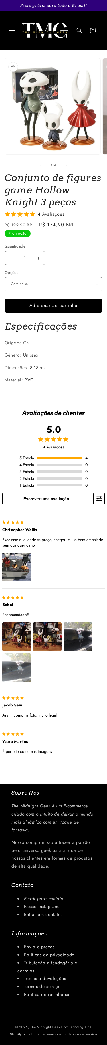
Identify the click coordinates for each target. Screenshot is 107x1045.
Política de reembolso (47, 994)
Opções (12, 272)
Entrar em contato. (43, 914)
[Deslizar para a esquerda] (40, 165)
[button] (12, 30)
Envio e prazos (39, 946)
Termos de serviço (42, 986)
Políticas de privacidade (49, 954)
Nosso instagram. (42, 906)
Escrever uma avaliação (46, 498)
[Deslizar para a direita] (66, 165)
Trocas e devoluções (45, 978)
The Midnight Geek (45, 1027)
